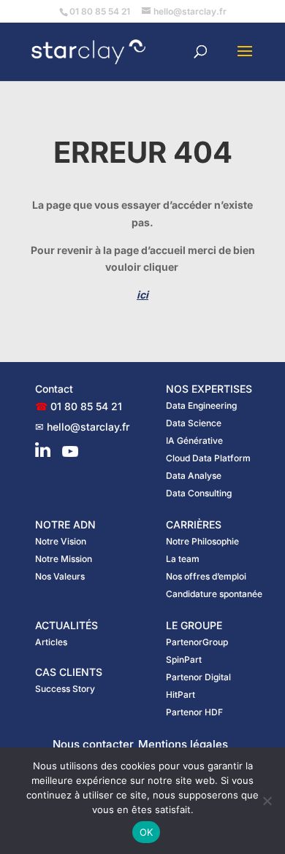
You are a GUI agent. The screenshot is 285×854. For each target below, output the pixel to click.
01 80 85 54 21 (86, 406)
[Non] (266, 800)
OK (146, 832)
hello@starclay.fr (88, 426)
